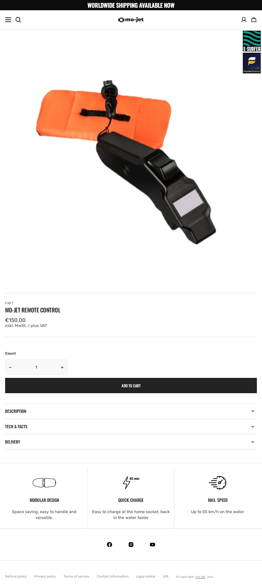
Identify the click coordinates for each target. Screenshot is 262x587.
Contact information (112, 576)
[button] (254, 20)
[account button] (244, 20)
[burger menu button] (8, 20)
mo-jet (200, 577)
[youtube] (152, 544)
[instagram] (131, 544)
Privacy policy (45, 576)
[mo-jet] (131, 19)
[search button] (18, 20)
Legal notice (145, 576)
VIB (165, 576)
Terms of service (76, 576)
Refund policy (16, 576)
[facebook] (109, 544)
